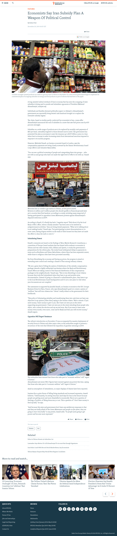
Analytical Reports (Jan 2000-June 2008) (43, 529)
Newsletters (34, 515)
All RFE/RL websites (107, 3)
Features (31, 9)
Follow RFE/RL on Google (91, 3)
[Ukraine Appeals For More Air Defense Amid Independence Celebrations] (73, 472)
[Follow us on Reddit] (64, 509)
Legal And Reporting (8, 522)
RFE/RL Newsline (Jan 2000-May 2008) (43, 525)
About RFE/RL (6, 508)
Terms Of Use (6, 515)
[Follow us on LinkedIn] (86, 509)
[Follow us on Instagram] (69, 509)
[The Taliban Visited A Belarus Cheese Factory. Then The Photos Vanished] (44, 472)
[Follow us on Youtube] (60, 509)
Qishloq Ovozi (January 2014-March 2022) (43, 522)
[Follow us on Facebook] (82, 509)
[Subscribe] (95, 509)
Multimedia (34, 518)
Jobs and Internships (8, 518)
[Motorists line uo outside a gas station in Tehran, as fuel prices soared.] (58, 206)
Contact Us (5, 529)
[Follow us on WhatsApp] (90, 509)
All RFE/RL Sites (7, 525)
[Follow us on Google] (73, 509)
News (32, 508)
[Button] (86, 32)
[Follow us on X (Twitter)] (77, 509)
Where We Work (7, 511)
